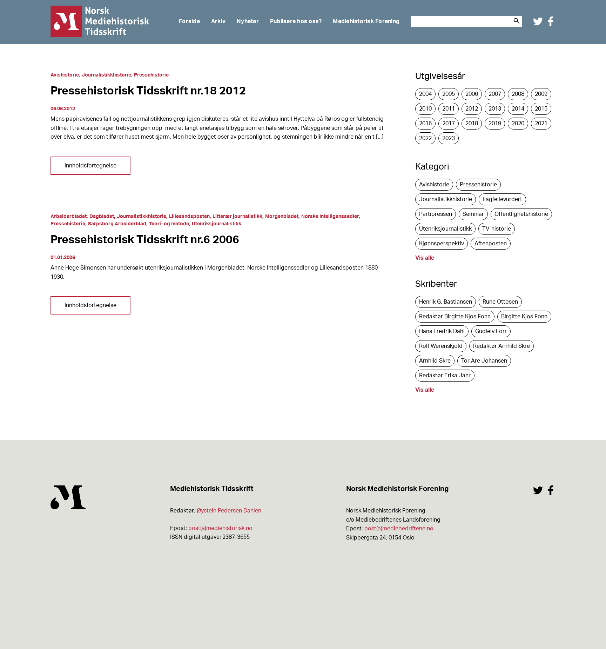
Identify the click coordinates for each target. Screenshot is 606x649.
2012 (471, 109)
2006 (471, 94)
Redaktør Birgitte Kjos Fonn (455, 316)
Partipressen (435, 214)
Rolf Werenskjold (441, 346)
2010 (425, 109)
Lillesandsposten (189, 216)
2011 (448, 109)
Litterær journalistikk (237, 216)
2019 (495, 123)
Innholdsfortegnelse (90, 165)
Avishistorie (64, 75)
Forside (189, 21)
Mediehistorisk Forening (366, 21)
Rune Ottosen (500, 302)
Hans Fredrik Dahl (442, 331)
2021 (541, 123)
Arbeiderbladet (68, 216)
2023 (448, 138)
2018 (471, 123)
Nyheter (248, 21)
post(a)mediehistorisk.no (220, 528)
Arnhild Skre (435, 361)
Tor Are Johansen (484, 361)
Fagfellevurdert (502, 199)
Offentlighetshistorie (521, 214)
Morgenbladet (281, 216)
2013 (495, 109)
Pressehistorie (151, 75)
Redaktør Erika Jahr (445, 375)
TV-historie (496, 229)
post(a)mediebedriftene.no (398, 528)
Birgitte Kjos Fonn (524, 316)
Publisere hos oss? (296, 21)
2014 (518, 109)
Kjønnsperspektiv (441, 243)
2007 (495, 94)
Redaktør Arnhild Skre (501, 346)
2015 (541, 109)
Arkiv (218, 21)
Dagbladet (101, 216)
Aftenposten (490, 243)
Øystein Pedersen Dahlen (229, 511)
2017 (448, 123)
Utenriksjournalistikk (216, 223)
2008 (518, 94)
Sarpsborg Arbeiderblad (117, 223)
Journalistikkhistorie (106, 75)
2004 (425, 94)
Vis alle (424, 258)
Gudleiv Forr (491, 331)
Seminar (473, 214)
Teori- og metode (169, 223)
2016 (425, 123)
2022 (425, 138)
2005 (448, 94)
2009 (541, 94)
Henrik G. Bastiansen (445, 302)
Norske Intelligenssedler (330, 216)
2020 (518, 123)
